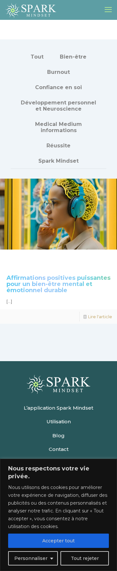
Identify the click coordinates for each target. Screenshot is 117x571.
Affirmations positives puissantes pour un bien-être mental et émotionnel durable (58, 284)
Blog (58, 435)
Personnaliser (30, 558)
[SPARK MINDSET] (31, 10)
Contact (59, 449)
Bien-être (73, 57)
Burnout (58, 72)
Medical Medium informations (58, 127)
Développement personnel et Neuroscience (58, 106)
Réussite (58, 146)
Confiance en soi (58, 87)
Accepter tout (58, 541)
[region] (58, 515)
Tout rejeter (85, 558)
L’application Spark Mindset (58, 408)
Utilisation (58, 421)
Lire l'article (100, 316)
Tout (37, 57)
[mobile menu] (108, 9)
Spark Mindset (58, 161)
